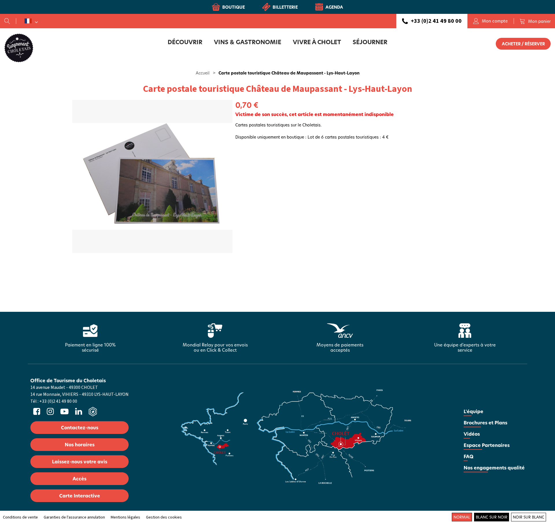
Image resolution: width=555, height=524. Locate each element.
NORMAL (462, 517)
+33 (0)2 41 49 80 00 (436, 21)
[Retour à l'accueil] (18, 48)
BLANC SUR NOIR (491, 517)
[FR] (31, 21)
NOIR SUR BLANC (528, 517)
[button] (535, 21)
